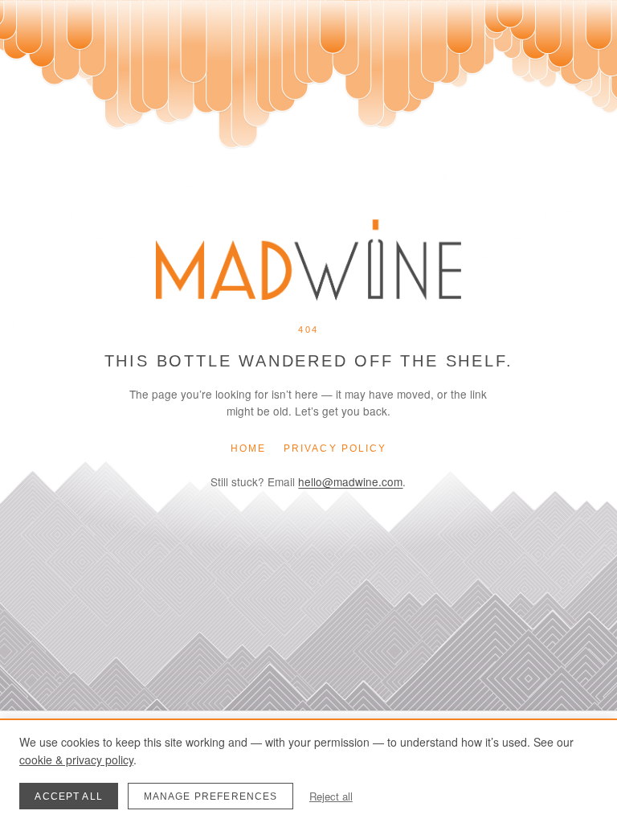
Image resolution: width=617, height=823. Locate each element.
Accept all (69, 796)
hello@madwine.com (350, 481)
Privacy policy (335, 448)
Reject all (331, 796)
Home (248, 448)
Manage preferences (211, 796)
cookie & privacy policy (76, 759)
